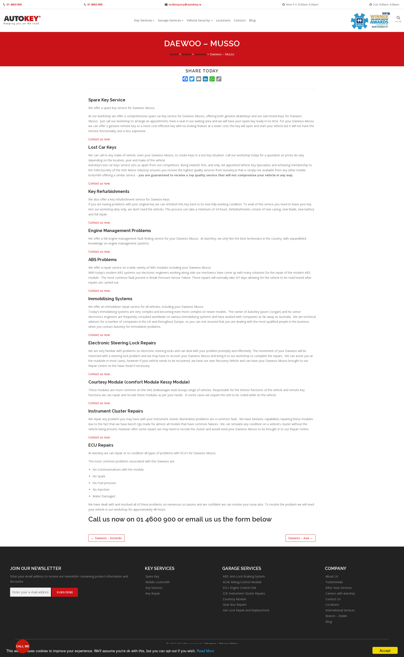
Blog (252, 20)
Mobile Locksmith (157, 582)
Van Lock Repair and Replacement (246, 610)
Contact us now (99, 139)
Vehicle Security (198, 20)
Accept (385, 650)
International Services (340, 610)
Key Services (143, 20)
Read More (205, 650)
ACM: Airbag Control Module (242, 582)
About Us (332, 576)
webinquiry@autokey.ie (185, 4)
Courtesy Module (234, 599)
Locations (223, 20)
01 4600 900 (14, 4)
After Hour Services (339, 588)
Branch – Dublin (336, 616)
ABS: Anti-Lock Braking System (244, 576)
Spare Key (152, 576)
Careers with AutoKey (340, 593)
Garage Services (169, 20)
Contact (240, 20)
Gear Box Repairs (235, 605)
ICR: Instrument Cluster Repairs (244, 593)
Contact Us (333, 599)
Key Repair (152, 593)
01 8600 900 (94, 4)
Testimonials (334, 582)
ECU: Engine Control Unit (239, 588)
